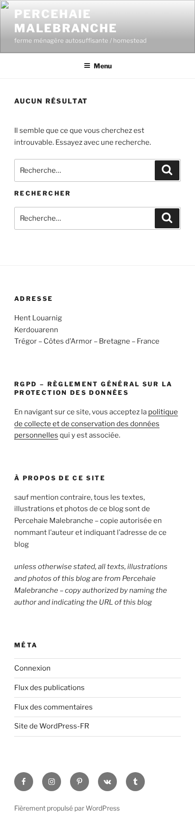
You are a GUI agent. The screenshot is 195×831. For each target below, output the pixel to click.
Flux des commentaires (53, 707)
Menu (103, 66)
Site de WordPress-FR (51, 726)
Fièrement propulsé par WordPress (67, 808)
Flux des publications (49, 687)
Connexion (32, 668)
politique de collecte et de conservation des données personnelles (96, 424)
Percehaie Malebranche (65, 21)
